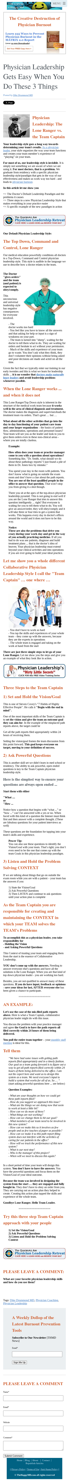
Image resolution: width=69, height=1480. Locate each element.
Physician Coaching (47, 1300)
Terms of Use (33, 1469)
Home (20, 1460)
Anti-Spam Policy (49, 1469)
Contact (46, 1460)
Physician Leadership (15, 1303)
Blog (27, 1460)
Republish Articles (34, 1463)
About (35, 1460)
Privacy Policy (18, 1469)
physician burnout (22, 181)
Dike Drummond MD (23, 95)
